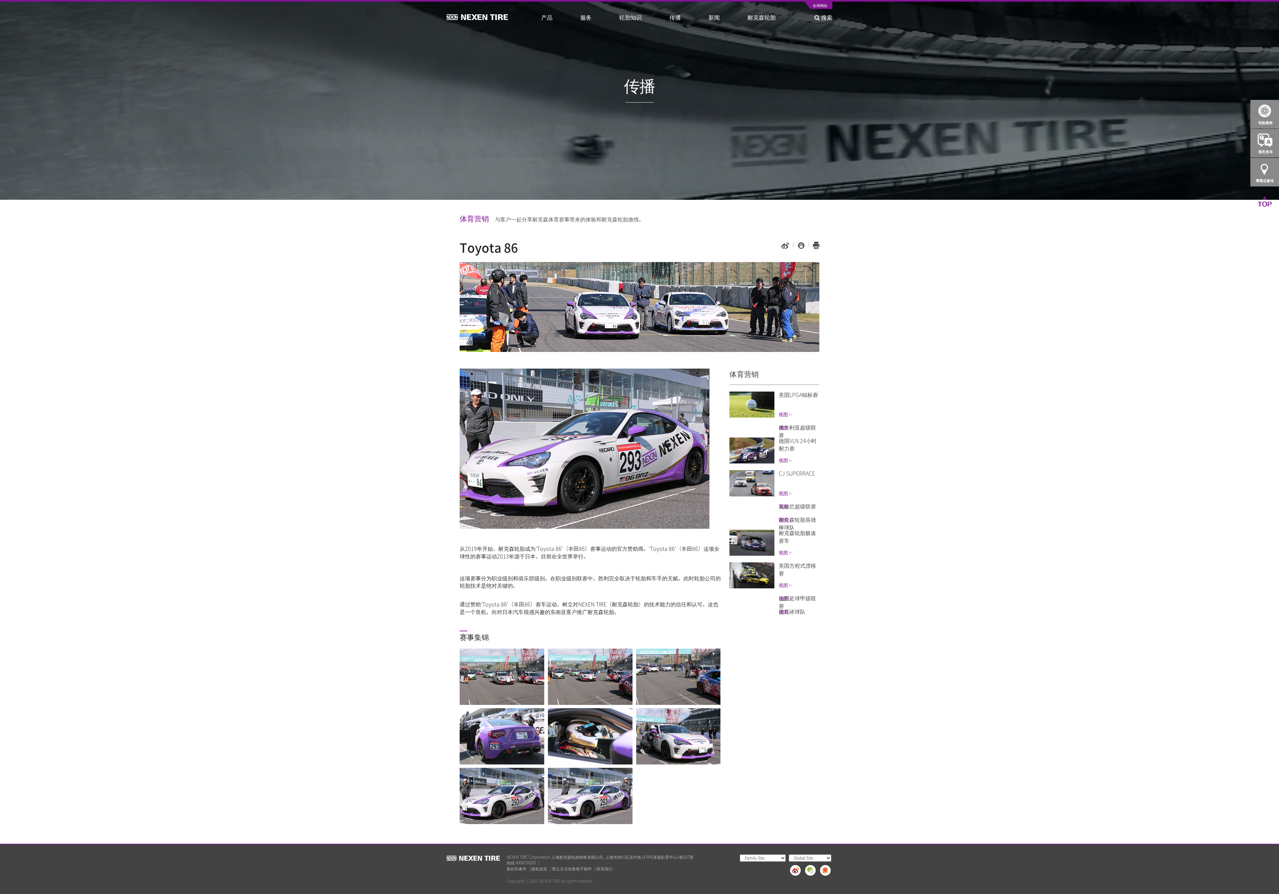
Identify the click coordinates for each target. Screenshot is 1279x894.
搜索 (826, 17)
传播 (675, 17)
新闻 (714, 17)
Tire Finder (1264, 114)
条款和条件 (517, 869)
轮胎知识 (630, 17)
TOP (1264, 201)
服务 (586, 17)
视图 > (785, 414)
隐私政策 (539, 869)
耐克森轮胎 (761, 17)
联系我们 (605, 869)
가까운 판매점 (1264, 172)
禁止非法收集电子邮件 (572, 869)
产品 (547, 17)
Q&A (1264, 143)
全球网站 (820, 6)
